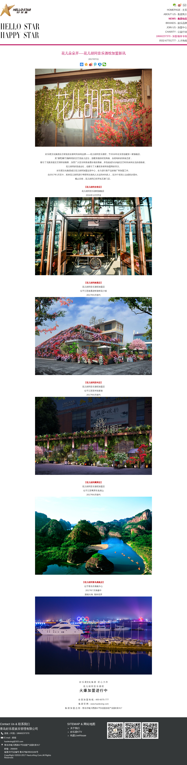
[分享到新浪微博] (91, 64)
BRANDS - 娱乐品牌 (176, 23)
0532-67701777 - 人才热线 (173, 40)
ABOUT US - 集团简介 (175, 14)
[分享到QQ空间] (86, 64)
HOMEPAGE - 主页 (177, 10)
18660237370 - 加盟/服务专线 (171, 36)
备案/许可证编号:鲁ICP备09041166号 (21, 752)
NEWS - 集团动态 (178, 18)
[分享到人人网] (100, 64)
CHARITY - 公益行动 (176, 32)
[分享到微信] (104, 64)
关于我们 (75, 728)
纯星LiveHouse (78, 735)
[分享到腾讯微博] (95, 64)
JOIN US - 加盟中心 (177, 27)
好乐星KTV (76, 732)
